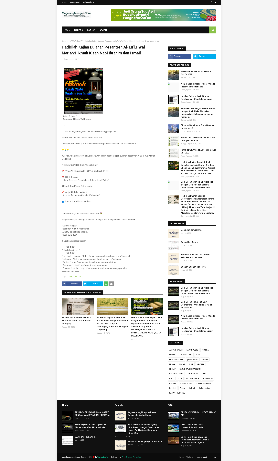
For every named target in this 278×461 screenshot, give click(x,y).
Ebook (182, 388)
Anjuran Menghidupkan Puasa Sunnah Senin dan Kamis (142, 413)
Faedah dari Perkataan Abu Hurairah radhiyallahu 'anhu (198, 139)
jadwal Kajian (192, 359)
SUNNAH (182, 364)
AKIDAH (205, 359)
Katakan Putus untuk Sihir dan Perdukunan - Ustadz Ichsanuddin (197, 97)
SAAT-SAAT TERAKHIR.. (86, 437)
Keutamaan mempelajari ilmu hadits (145, 441)
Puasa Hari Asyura (190, 242)
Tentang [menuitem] (78, 30)
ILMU (171, 379)
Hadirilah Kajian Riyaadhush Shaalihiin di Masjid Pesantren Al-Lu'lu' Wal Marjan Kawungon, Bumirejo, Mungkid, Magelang (112, 323)
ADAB (198, 355)
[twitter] (215, 2)
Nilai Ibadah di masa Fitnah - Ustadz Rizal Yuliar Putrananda (198, 85)
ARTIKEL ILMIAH (185, 355)
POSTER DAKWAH (176, 359)
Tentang (189, 457)
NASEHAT (206, 350)
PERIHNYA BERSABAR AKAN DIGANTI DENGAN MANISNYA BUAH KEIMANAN (92, 413)
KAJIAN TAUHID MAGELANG (191, 369)
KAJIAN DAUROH (192, 379)
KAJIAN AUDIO (192, 350)
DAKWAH (173, 383)
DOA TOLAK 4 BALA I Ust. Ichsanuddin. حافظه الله (192, 426)
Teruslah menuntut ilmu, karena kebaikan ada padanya (196, 256)
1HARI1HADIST (193, 374)
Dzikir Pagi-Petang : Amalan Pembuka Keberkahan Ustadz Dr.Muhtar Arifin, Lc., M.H (195, 440)
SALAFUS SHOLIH (176, 374)
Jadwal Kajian (204, 388)
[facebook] (211, 2)
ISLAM (179, 379)
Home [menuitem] (67, 30)
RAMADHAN (208, 379)
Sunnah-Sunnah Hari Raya (193, 267)
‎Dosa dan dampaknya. (191, 230)
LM (215, 457)
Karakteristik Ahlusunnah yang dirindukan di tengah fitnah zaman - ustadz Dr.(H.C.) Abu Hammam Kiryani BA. (144, 429)
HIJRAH (192, 388)
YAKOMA (200, 364)
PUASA (172, 364)
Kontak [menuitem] (91, 30)
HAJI (204, 374)
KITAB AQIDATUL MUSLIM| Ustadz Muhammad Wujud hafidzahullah (90, 426)
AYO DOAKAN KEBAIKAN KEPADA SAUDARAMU (196, 73)
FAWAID (172, 355)
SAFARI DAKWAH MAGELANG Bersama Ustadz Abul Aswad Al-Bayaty (76, 320)
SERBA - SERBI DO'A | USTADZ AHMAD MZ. (198, 413)
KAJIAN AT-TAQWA (203, 383)
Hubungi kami (88, 2)
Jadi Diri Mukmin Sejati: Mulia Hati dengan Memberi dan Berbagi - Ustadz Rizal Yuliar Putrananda (197, 185)
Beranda (65, 41)
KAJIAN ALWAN (186, 383)
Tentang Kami (74, 2)
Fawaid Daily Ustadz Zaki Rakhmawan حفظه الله (198, 151)
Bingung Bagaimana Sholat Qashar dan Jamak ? (197, 126)
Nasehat (172, 388)
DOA (191, 364)
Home (64, 2)
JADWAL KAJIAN (76, 41)
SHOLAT (172, 369)
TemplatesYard (103, 457)
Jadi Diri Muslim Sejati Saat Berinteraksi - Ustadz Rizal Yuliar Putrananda (196, 305)
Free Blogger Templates (131, 457)
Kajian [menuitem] (103, 30)
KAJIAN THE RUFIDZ (177, 393)
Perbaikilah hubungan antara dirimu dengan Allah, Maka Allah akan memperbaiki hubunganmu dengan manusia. (198, 112)
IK (210, 457)
